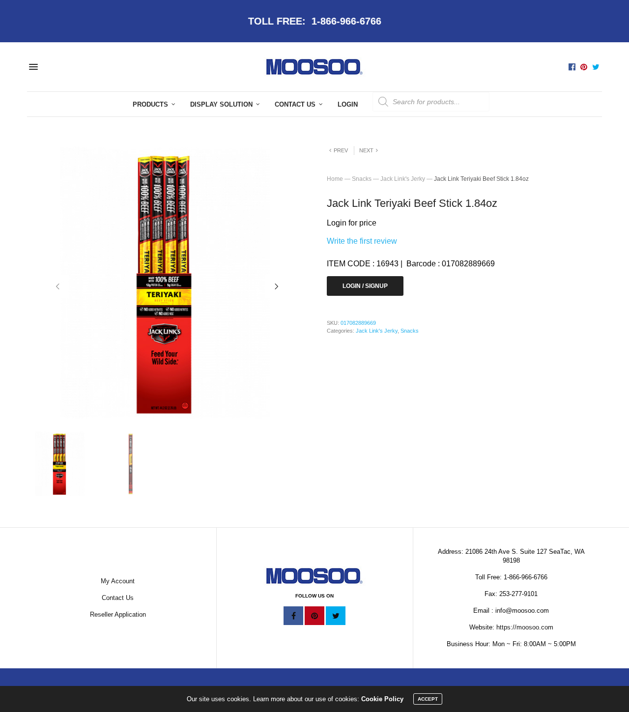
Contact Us (118, 597)
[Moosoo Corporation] (314, 67)
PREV (341, 150)
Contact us (295, 104)
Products (150, 104)
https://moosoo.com (524, 627)
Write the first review (362, 241)
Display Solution (221, 104)
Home (335, 178)
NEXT (366, 150)
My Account (118, 581)
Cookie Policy (382, 699)
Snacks (362, 178)
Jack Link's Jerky (402, 178)
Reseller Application (118, 614)
